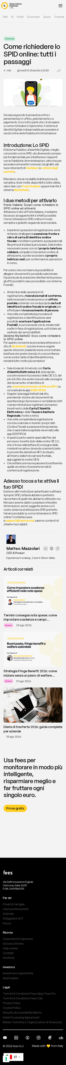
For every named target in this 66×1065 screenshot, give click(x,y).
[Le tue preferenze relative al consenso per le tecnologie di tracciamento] (6, 1059)
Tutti (5, 16)
